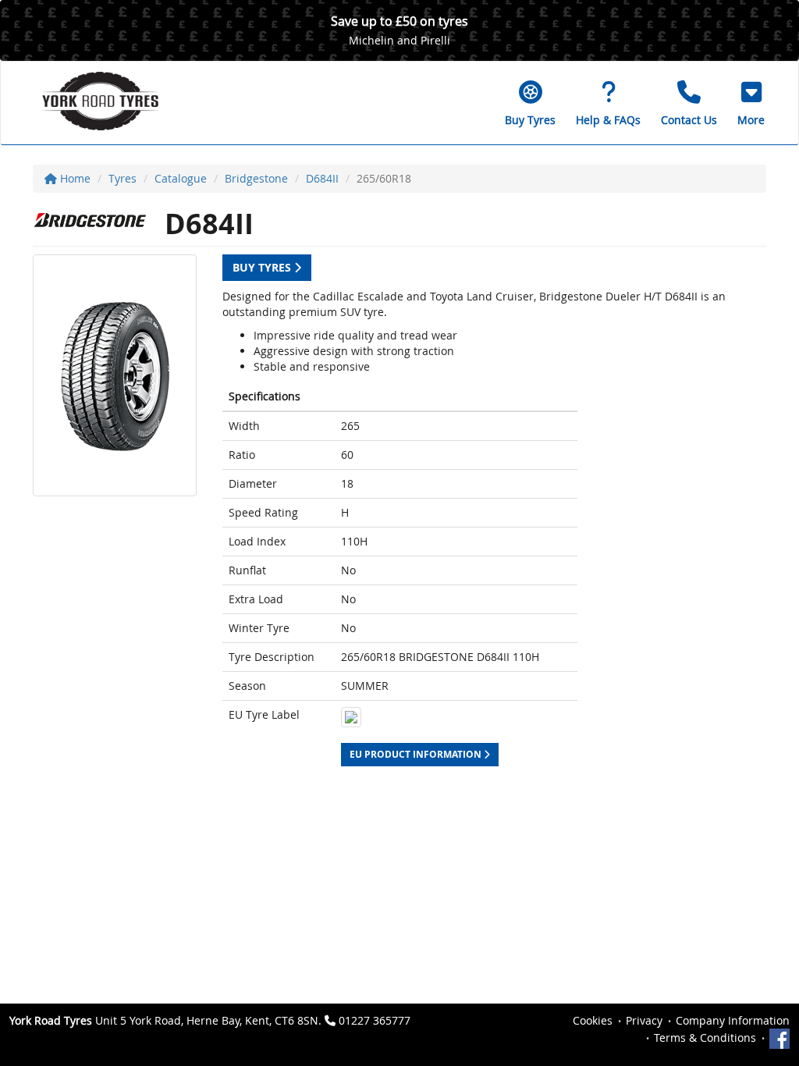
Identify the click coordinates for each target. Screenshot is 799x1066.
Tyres (122, 178)
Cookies (593, 1020)
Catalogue (180, 178)
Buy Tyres (263, 267)
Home (74, 178)
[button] (751, 103)
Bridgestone (256, 178)
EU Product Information (417, 754)
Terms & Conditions (705, 1037)
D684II (322, 178)
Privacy (644, 1020)
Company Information (733, 1020)
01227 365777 (374, 1020)
